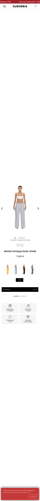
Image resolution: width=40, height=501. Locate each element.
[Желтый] (7, 269)
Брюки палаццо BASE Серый (20, 240)
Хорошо (32, 496)
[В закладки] (18, 245)
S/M (19, 280)
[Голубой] (15, 269)
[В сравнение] (22, 245)
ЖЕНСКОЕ (22, 238)
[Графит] (32, 269)
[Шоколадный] (24, 269)
